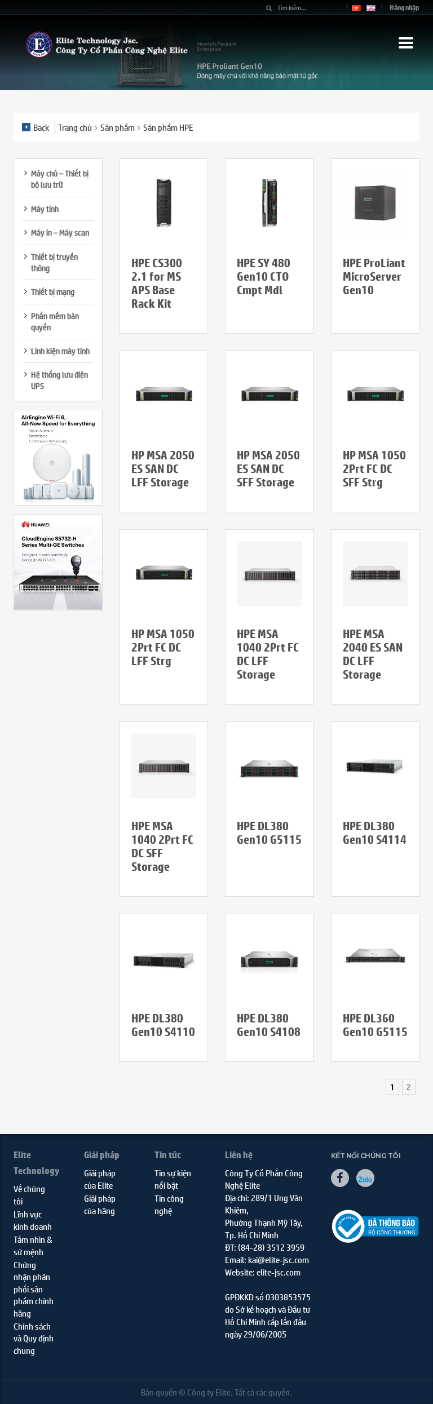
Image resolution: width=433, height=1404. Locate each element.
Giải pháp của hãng (100, 1204)
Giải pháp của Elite (100, 1178)
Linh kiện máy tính (60, 350)
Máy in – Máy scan (60, 232)
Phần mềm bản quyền (55, 321)
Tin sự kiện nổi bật (172, 1178)
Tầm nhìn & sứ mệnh (33, 1245)
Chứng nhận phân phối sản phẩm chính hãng (34, 1289)
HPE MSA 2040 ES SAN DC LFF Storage (373, 654)
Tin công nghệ (169, 1204)
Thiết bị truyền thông (54, 262)
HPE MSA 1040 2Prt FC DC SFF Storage (162, 846)
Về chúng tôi (29, 1194)
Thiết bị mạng (52, 291)
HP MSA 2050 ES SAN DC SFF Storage (268, 469)
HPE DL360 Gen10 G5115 (375, 1025)
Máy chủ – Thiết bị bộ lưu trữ (60, 178)
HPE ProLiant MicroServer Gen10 (374, 276)
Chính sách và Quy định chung (34, 1338)
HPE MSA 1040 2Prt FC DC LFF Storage (268, 654)
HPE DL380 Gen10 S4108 (269, 1025)
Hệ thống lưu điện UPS (59, 380)
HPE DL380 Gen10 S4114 (375, 832)
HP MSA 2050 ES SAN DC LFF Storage (163, 469)
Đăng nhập (404, 7)
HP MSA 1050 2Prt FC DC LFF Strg (163, 647)
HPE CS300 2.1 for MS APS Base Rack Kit (156, 283)
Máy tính (45, 208)
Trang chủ (75, 127)
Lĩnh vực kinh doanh (33, 1220)
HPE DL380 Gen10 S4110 (163, 1025)
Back (41, 127)
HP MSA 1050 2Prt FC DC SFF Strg (374, 469)
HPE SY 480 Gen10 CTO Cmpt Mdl (263, 276)
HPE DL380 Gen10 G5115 (269, 832)
